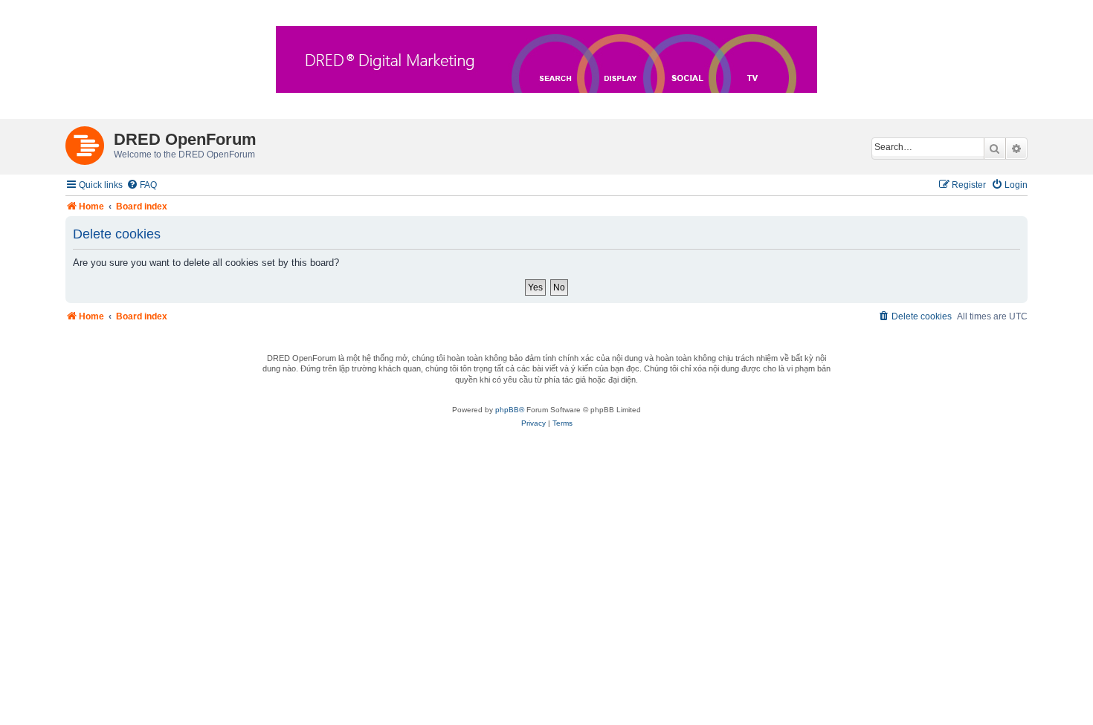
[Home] (89, 142)
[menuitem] (141, 185)
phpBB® (509, 410)
